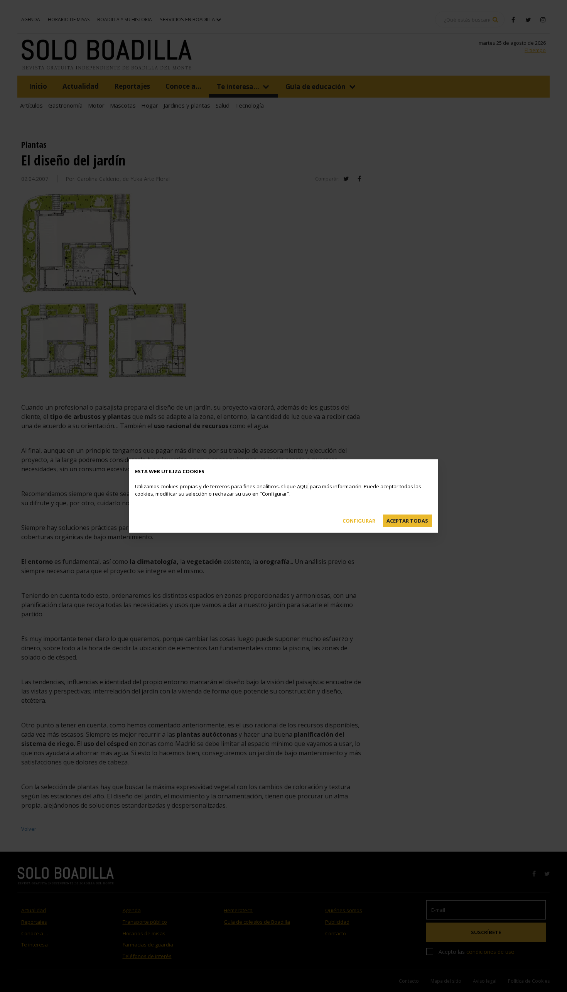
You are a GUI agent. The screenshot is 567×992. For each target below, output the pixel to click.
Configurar (359, 520)
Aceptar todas (407, 520)
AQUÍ (303, 486)
